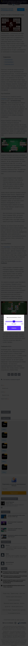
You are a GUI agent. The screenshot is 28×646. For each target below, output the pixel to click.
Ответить (14, 328)
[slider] (14, 321)
